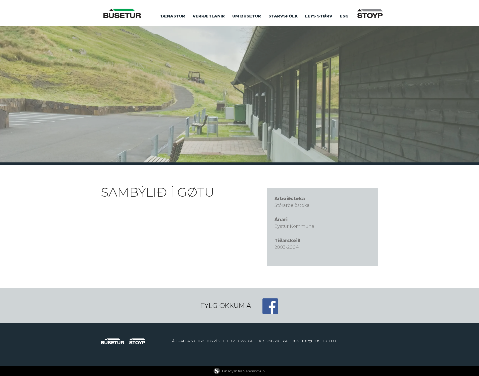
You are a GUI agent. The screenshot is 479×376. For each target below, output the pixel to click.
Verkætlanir (209, 16)
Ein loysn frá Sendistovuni (243, 371)
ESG (344, 16)
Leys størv (318, 16)
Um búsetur (246, 16)
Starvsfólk (283, 16)
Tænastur (172, 16)
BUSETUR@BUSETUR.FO (313, 341)
